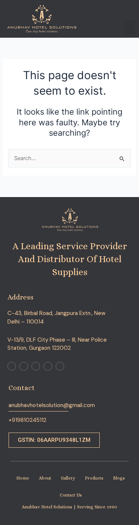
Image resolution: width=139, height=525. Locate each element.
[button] (130, 27)
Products (94, 478)
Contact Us (71, 495)
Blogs (119, 478)
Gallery (68, 478)
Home (22, 478)
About (45, 478)
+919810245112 (27, 420)
